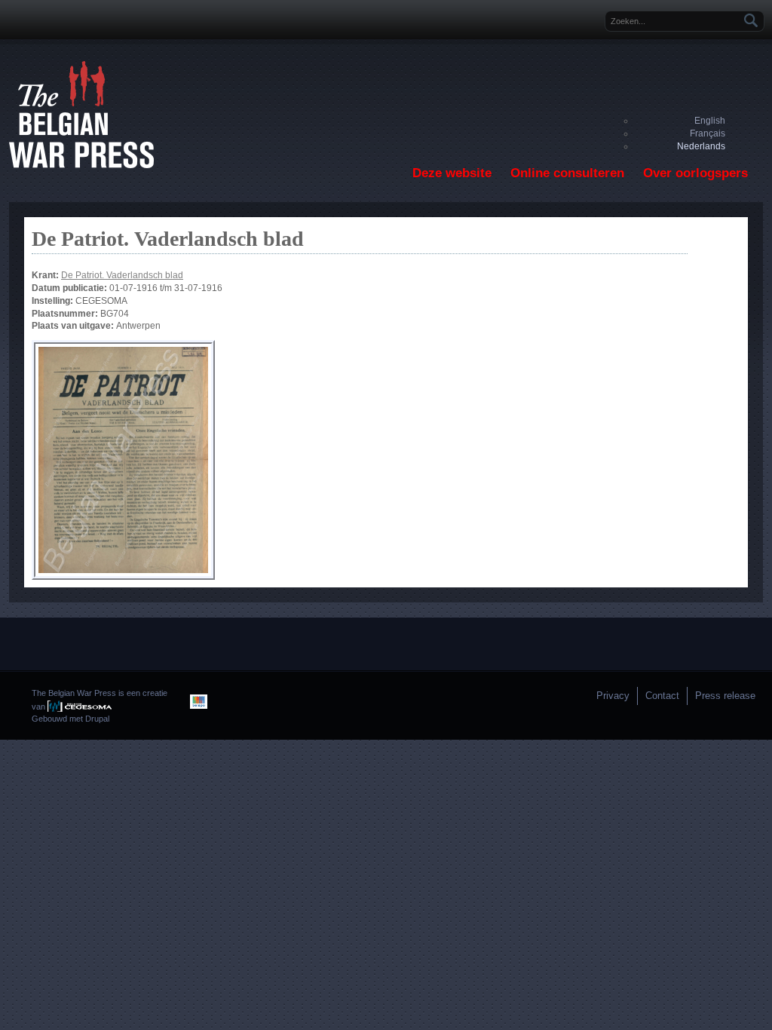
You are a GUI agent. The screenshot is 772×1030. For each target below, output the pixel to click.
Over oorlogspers (695, 173)
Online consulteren (567, 173)
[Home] (81, 165)
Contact (662, 695)
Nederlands (701, 146)
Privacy (613, 695)
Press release (725, 695)
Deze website (452, 173)
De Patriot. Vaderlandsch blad (122, 275)
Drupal (97, 718)
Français (707, 133)
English (709, 120)
